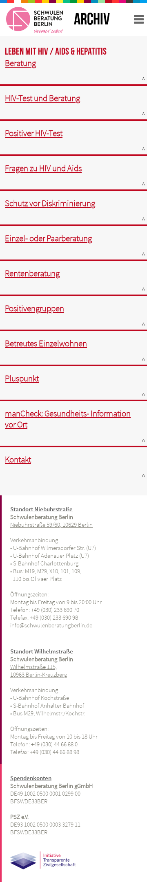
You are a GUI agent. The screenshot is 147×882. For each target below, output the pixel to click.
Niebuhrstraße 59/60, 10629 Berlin (51, 524)
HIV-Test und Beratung (42, 97)
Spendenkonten (30, 778)
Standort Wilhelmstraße (41, 651)
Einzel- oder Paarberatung (48, 238)
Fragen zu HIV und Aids (43, 168)
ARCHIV (92, 19)
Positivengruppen (34, 308)
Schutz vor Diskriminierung (50, 203)
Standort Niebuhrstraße (41, 509)
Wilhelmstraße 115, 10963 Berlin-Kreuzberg (38, 670)
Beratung (20, 62)
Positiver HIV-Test (33, 133)
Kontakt (18, 459)
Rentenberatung (32, 273)
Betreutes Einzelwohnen (46, 343)
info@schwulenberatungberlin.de (51, 625)
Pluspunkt (22, 378)
